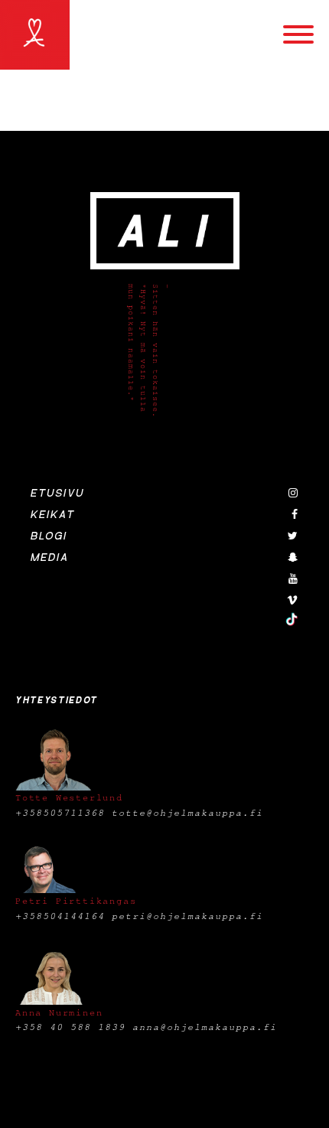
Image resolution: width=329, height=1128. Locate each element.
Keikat (53, 515)
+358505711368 (60, 812)
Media (50, 558)
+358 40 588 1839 (70, 1027)
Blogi (49, 536)
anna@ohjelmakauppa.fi (204, 1027)
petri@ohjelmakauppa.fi (187, 916)
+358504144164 (60, 916)
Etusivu (57, 493)
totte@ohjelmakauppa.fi (187, 812)
